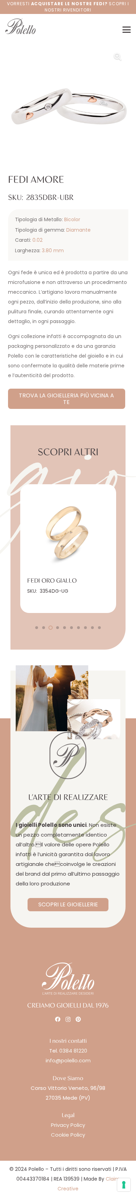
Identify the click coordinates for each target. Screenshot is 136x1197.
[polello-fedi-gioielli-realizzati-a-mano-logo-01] (20, 26)
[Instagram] (68, 1020)
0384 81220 (73, 1050)
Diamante (78, 229)
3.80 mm (53, 250)
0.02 (37, 240)
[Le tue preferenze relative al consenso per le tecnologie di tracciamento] (123, 1184)
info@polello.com (68, 1060)
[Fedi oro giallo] (58, 532)
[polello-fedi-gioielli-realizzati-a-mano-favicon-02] (68, 756)
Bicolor (72, 219)
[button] (126, 29)
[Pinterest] (78, 1019)
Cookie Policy (68, 1134)
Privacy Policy (68, 1125)
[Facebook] (57, 1019)
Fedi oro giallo (42, 580)
